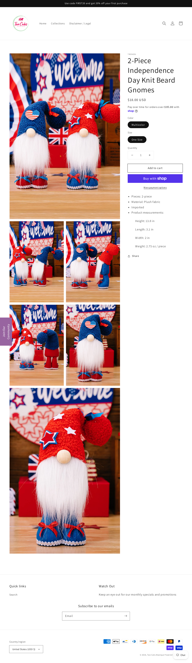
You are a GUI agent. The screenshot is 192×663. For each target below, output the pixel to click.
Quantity (132, 147)
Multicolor (138, 124)
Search (13, 594)
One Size (137, 139)
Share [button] (135, 256)
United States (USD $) (23, 649)
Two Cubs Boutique (155, 655)
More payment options (155, 187)
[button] (164, 23)
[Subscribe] (126, 616)
